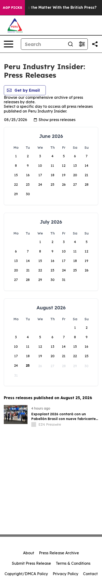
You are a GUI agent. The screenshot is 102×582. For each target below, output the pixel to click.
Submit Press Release (31, 563)
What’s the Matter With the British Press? (56, 7)
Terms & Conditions (73, 563)
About (28, 552)
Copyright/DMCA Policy (26, 573)
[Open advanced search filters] (82, 44)
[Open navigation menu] (8, 44)
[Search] (70, 44)
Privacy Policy (65, 573)
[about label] (33, 424)
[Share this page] (95, 44)
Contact (90, 573)
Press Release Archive (59, 552)
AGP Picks (12, 7)
